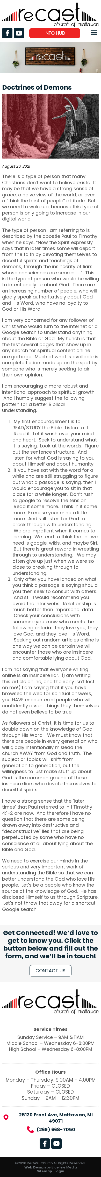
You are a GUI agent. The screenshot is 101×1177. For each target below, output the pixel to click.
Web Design (35, 1167)
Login (59, 1171)
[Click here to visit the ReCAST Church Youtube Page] (19, 33)
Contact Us (50, 970)
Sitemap (44, 1171)
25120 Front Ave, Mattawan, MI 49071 (56, 1118)
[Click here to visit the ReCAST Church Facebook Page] (7, 33)
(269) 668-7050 (56, 1129)
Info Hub (55, 33)
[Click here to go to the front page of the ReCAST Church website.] (50, 25)
